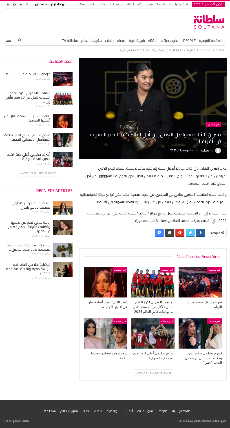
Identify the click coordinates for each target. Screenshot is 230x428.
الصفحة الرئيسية (178, 4)
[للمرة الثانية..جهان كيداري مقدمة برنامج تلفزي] (63, 208)
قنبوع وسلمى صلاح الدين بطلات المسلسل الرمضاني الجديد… (27, 137)
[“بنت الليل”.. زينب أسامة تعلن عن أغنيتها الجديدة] (105, 282)
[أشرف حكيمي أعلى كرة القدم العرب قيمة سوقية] (153, 333)
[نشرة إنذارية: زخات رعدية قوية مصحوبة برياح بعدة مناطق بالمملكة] (63, 250)
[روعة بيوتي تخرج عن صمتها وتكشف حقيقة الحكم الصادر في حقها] (63, 227)
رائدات (91, 4)
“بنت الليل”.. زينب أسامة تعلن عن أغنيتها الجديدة (27, 118)
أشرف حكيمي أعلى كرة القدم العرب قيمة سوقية (28, 156)
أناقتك (130, 4)
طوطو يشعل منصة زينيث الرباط (28, 73)
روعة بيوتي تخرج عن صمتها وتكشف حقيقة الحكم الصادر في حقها (29, 226)
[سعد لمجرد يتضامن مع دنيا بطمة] (105, 333)
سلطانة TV (70, 40)
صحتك (102, 4)
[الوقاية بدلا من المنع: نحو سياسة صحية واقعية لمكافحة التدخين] (63, 269)
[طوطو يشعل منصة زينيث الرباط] (200, 282)
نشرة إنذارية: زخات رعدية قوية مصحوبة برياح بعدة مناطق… (28, 247)
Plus (82, 4)
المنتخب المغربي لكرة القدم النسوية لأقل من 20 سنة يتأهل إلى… (27, 97)
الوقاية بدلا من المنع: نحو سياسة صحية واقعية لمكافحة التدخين (28, 268)
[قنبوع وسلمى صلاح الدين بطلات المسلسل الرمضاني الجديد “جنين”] (200, 333)
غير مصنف (213, 124)
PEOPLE (189, 40)
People (161, 4)
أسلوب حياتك (145, 4)
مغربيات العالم (91, 40)
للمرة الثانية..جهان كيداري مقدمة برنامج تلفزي (31, 205)
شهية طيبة (116, 4)
